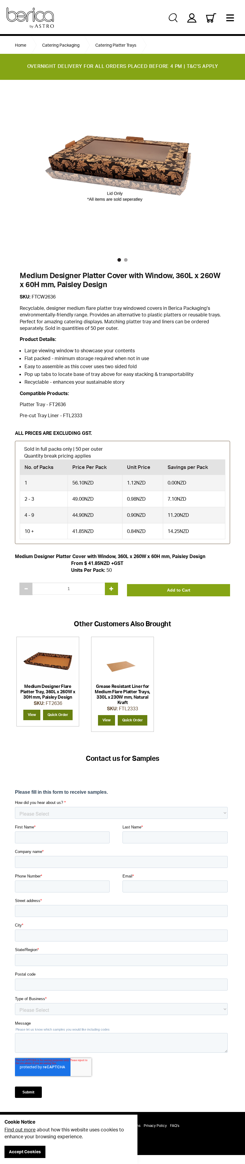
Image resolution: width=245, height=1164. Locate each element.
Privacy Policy (155, 1125)
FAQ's (174, 1125)
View (32, 714)
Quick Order (58, 714)
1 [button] (119, 260)
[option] (122, 169)
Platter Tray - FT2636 (43, 404)
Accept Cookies (25, 1151)
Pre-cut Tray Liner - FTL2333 (51, 415)
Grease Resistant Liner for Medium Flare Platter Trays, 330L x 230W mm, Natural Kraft (122, 694)
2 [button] (126, 260)
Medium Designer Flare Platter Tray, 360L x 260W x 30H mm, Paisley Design (47, 691)
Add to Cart (178, 590)
